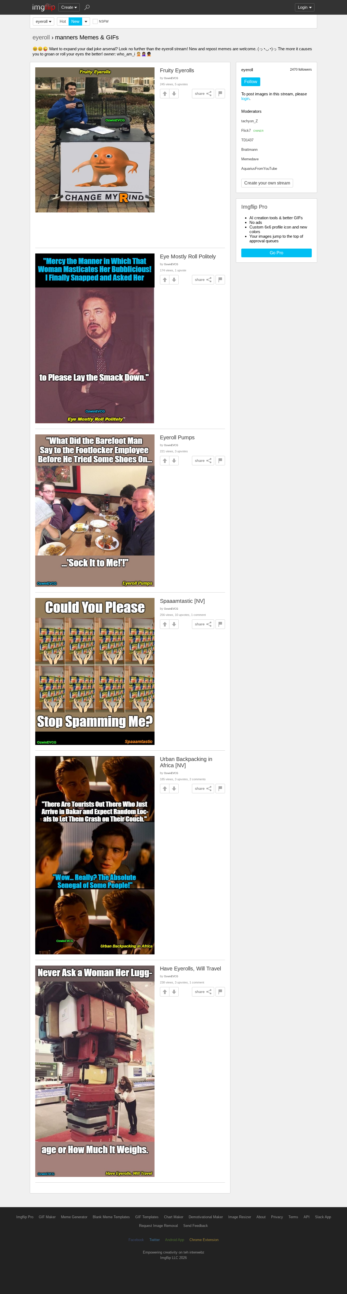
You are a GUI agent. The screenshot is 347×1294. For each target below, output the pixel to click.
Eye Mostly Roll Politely (188, 256)
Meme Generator (74, 1217)
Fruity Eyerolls (177, 70)
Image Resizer (239, 1217)
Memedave (250, 159)
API (307, 1217)
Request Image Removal (158, 1226)
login (245, 98)
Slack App (323, 1217)
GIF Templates (147, 1217)
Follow (250, 81)
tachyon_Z (249, 121)
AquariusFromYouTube (259, 169)
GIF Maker (47, 1217)
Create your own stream (267, 183)
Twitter (154, 1240)
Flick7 (252, 131)
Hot (63, 21)
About (261, 1217)
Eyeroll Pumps (177, 437)
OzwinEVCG (171, 78)
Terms (293, 1217)
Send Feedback (195, 1226)
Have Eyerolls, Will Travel (190, 969)
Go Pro (276, 252)
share (200, 93)
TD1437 (247, 140)
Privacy (277, 1217)
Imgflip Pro (24, 1217)
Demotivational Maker (206, 1217)
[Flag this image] (220, 93)
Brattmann (249, 150)
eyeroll (41, 21)
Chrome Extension (204, 1240)
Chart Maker (173, 1217)
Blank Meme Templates (111, 1217)
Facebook (136, 1240)
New (75, 21)
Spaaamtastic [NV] (182, 601)
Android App (174, 1240)
